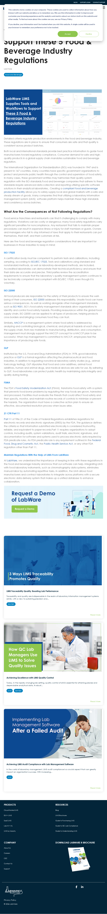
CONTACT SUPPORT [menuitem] (99, 2)
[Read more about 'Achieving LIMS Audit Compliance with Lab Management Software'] (53, 733)
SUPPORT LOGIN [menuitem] (85, 2)
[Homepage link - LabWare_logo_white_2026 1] (13, 896)
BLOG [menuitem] (76, 2)
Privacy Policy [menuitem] (10, 900)
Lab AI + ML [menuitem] (8, 826)
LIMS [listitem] (9, 691)
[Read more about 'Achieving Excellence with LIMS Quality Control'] (53, 647)
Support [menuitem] (7, 869)
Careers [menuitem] (7, 853)
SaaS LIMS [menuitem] (7, 820)
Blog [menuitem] (57, 810)
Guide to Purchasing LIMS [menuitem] (64, 820)
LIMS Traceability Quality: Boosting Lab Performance (32, 591)
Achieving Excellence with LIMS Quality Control (30, 677)
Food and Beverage (13, 75)
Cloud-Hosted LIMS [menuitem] (11, 810)
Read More (95, 615)
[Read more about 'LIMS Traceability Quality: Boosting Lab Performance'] (53, 560)
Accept (68, 34)
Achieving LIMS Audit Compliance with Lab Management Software (40, 764)
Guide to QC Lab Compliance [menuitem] (66, 826)
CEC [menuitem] (5, 858)
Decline (89, 34)
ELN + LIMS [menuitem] (8, 815)
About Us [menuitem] (7, 848)
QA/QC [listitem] (11, 604)
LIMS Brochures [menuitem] (61, 815)
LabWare (8, 69)
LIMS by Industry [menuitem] (10, 831)
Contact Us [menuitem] (8, 863)
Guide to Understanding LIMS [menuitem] (66, 831)
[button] (103, 7)
